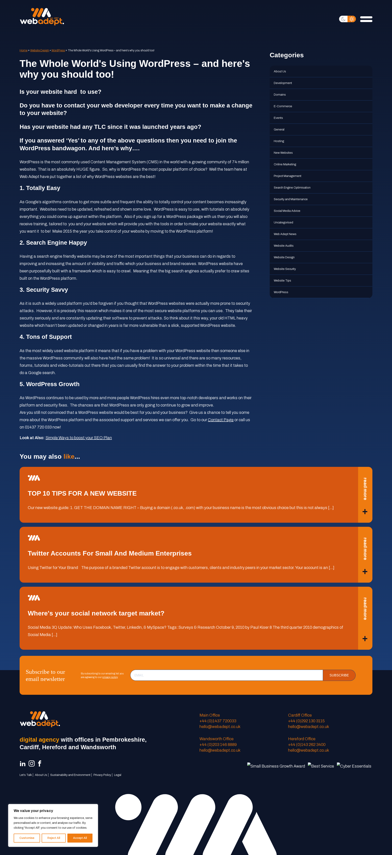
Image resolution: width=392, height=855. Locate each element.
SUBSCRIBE (339, 675)
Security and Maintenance (291, 199)
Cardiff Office (300, 715)
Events (278, 117)
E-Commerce (283, 106)
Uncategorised (283, 222)
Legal (117, 775)
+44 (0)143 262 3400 (306, 744)
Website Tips (282, 280)
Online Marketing (285, 164)
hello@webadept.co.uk (220, 726)
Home (23, 50)
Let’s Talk (26, 775)
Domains (280, 94)
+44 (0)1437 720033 (217, 721)
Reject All (53, 838)
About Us (280, 71)
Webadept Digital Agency (42, 16)
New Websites (283, 152)
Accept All (80, 838)
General (279, 129)
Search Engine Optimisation (292, 187)
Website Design (39, 50)
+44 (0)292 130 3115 (306, 721)
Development (283, 83)
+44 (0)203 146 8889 (218, 744)
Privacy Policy (102, 775)
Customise (26, 838)
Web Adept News (285, 234)
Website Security (285, 269)
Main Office (209, 715)
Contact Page (221, 420)
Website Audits (284, 245)
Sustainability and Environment (70, 775)
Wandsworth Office (216, 739)
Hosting (279, 141)
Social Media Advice (287, 210)
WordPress (58, 50)
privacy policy (110, 677)
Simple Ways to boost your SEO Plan (79, 437)
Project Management (287, 176)
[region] (53, 825)
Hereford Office (301, 739)
